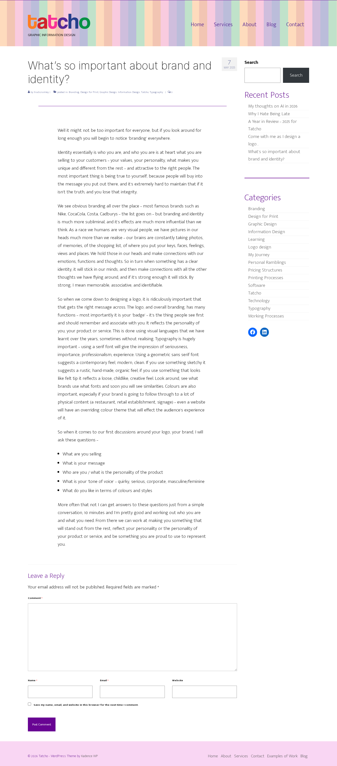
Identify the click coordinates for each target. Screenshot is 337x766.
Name (32, 680)
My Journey (258, 255)
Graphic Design (108, 92)
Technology (259, 301)
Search (251, 62)
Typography (156, 92)
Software (256, 285)
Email (104, 680)
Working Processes (266, 316)
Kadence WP (89, 756)
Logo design (259, 247)
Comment (35, 598)
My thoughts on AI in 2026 (273, 106)
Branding (74, 92)
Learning (256, 239)
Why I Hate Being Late (269, 114)
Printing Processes (265, 278)
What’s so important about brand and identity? (274, 155)
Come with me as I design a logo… (274, 140)
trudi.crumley (41, 92)
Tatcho (145, 92)
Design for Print (89, 92)
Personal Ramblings (267, 262)
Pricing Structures (265, 270)
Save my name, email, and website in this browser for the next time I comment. (86, 705)
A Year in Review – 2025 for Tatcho (272, 125)
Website (177, 680)
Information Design (129, 92)
